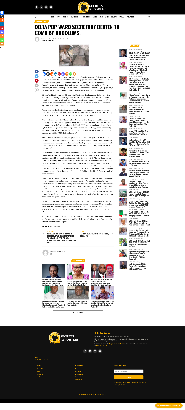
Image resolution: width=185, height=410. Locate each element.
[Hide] (1, 47)
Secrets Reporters (48, 40)
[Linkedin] (55, 74)
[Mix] (67, 74)
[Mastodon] (63, 74)
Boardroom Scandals (117, 17)
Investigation (75, 17)
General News (41, 369)
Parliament (130, 17)
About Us (78, 371)
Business (40, 374)
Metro (95, 17)
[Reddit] (51, 74)
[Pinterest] (59, 74)
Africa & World (104, 17)
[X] (48, 74)
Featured (58, 227)
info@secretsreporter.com (116, 344)
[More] (74, 74)
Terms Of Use (79, 377)
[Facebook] (44, 74)
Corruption (86, 17)
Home (52, 17)
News (58, 17)
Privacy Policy (79, 374)
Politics (65, 17)
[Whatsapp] (70, 74)
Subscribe (128, 377)
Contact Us (78, 380)
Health (39, 377)
